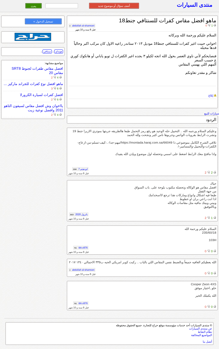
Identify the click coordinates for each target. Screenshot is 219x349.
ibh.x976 (81, 247)
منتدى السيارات (194, 5)
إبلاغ (211, 95)
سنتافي (47, 51)
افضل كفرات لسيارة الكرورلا (41, 95)
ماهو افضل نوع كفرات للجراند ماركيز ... (33, 84)
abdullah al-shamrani (81, 25)
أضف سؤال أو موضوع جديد (114, 5)
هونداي (58, 51)
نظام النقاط (205, 331)
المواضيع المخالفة (201, 335)
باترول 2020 (79, 214)
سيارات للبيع (211, 113)
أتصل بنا (207, 341)
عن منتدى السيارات (200, 328)
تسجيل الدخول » (43, 21)
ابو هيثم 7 (80, 169)
